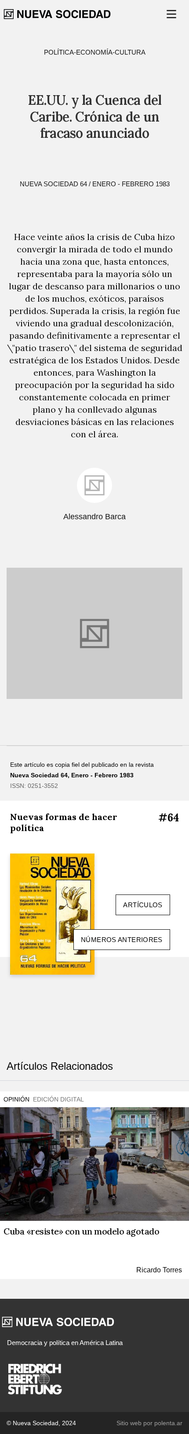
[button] (172, 14)
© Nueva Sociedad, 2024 (41, 1423)
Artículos (142, 905)
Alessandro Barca (94, 516)
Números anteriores (122, 939)
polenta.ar (168, 1423)
